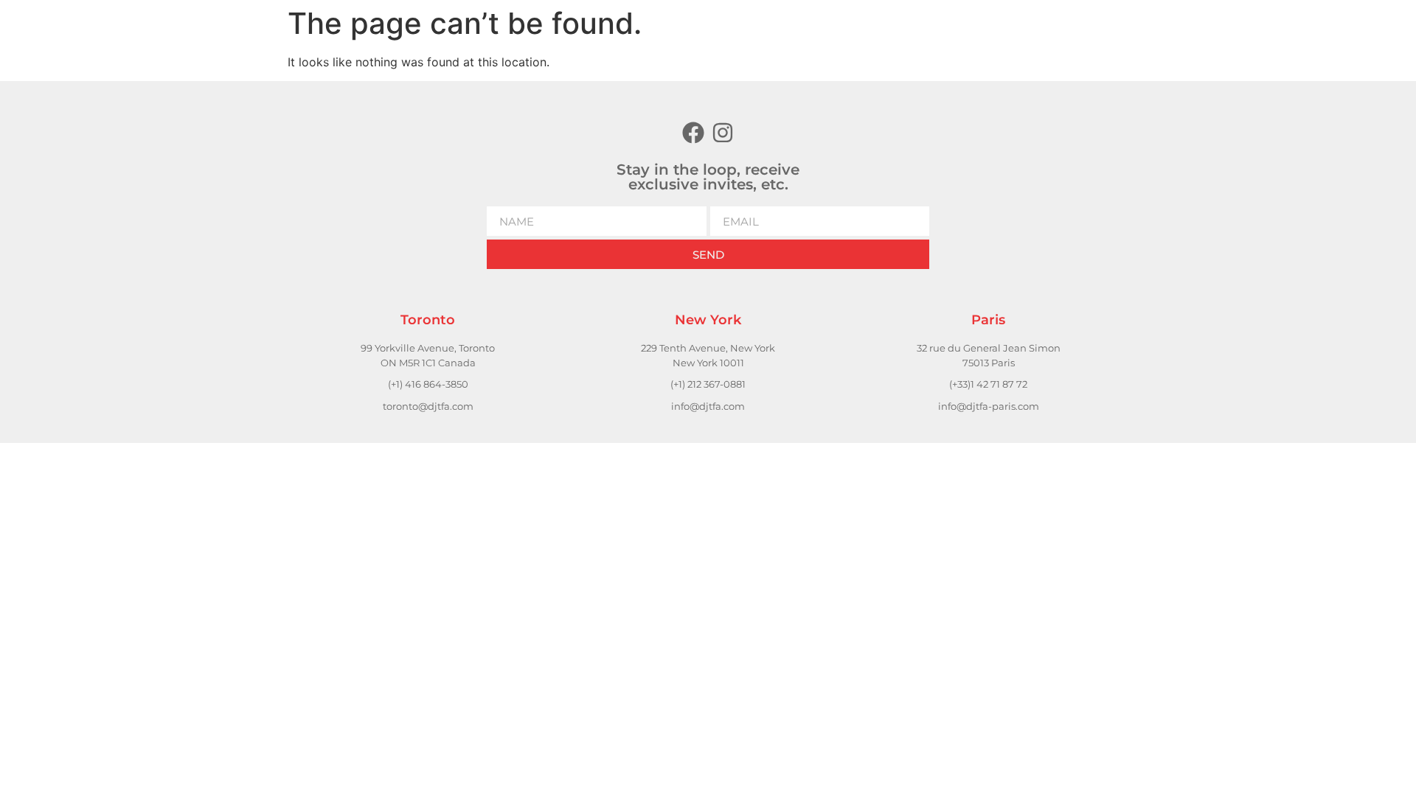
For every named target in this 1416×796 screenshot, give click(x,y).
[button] (1054, 29)
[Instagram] (723, 132)
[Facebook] (693, 132)
